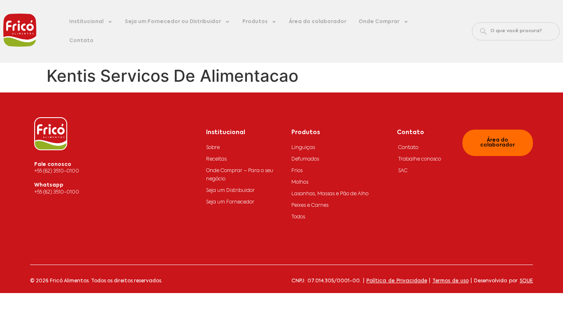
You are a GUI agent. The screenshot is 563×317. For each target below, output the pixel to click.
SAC (403, 170)
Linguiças (303, 147)
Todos (298, 217)
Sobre (213, 147)
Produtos (254, 21)
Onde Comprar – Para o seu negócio (239, 175)
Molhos (299, 182)
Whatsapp (48, 185)
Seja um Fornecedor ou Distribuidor (173, 21)
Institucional (86, 21)
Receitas (216, 159)
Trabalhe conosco (419, 159)
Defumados (305, 159)
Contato (81, 40)
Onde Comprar (379, 21)
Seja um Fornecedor (230, 202)
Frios (297, 170)
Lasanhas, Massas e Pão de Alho (329, 194)
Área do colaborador (317, 21)
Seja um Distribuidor (230, 190)
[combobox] (516, 31)
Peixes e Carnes (309, 205)
